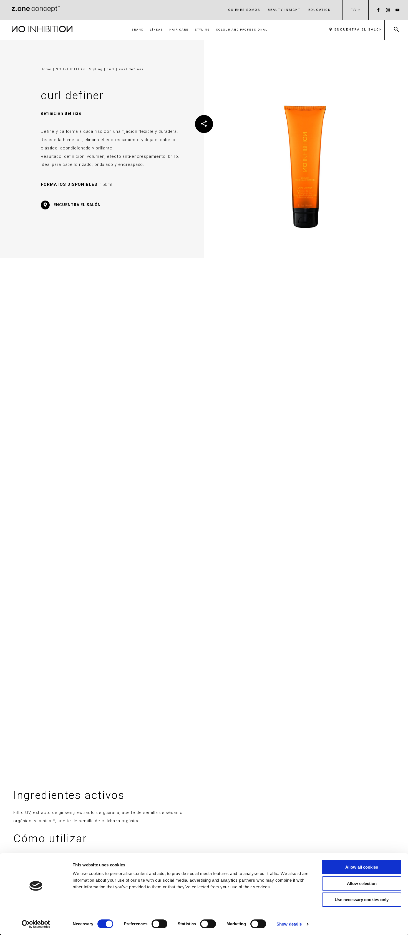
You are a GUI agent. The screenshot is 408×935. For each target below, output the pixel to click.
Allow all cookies (361, 867)
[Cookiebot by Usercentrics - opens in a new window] (36, 924)
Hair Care (178, 29)
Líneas (156, 29)
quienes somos (244, 10)
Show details (289, 924)
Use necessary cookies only (362, 899)
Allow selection (362, 883)
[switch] (159, 923)
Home (46, 69)
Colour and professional (242, 29)
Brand (138, 29)
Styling (202, 29)
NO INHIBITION (71, 69)
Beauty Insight (284, 10)
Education (319, 10)
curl (111, 69)
